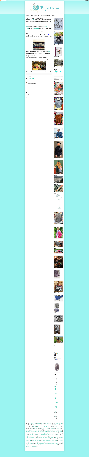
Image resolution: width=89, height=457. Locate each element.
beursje (42, 424)
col (56, 426)
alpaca (29, 423)
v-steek (33, 443)
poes (55, 437)
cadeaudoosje (31, 426)
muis (46, 435)
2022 (55, 378)
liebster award (40, 434)
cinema (48, 426)
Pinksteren (43, 437)
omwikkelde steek (61, 436)
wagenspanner (46, 444)
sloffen (39, 440)
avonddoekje (57, 423)
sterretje (45, 441)
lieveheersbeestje (43, 434)
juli (55, 411)
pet (33, 437)
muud (59, 435)
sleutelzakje (33, 440)
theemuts (58, 442)
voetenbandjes (29, 444)
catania (37, 426)
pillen (37, 437)
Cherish (44, 426)
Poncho (55, 389)
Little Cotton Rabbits (52, 434)
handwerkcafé (31, 430)
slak (27, 440)
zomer (28, 446)
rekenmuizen (52, 438)
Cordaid (62, 426)
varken (42, 443)
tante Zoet (34, 442)
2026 (55, 375)
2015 (55, 384)
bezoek (51, 424)
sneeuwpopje (44, 440)
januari (55, 416)
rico (58, 438)
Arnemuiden (50, 423)
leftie (32, 434)
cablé (28, 426)
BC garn (27, 424)
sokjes (61, 440)
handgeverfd (54, 429)
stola (51, 441)
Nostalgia (46, 436)
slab (26, 440)
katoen (56, 431)
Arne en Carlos (46, 423)
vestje (62, 443)
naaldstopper (27, 436)
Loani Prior (55, 434)
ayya (59, 423)
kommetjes (27, 433)
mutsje (57, 435)
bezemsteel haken (48, 424)
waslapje (62, 444)
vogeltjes (39, 444)
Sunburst (59, 441)
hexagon (49, 430)
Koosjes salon (45, 433)
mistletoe (27, 435)
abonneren (28, 28)
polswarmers (61, 437)
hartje (33, 430)
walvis (50, 444)
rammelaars (41, 438)
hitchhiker (52, 430)
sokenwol (60, 440)
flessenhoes (57, 428)
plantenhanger (52, 437)
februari (56, 415)
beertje (34, 424)
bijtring (61, 424)
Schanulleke (56, 393)
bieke (57, 424)
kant (46, 431)
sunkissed (62, 441)
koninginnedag (34, 433)
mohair (37, 435)
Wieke (33, 19)
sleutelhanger (30, 440)
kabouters (38, 431)
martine (28, 78)
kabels (36, 431)
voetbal (26, 444)
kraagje (47, 433)
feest (45, 428)
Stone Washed (54, 441)
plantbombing (49, 437)
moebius (35, 435)
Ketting (55, 398)
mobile (28, 435)
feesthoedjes (48, 428)
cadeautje (33, 426)
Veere (45, 443)
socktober (52, 440)
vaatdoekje (37, 443)
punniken (30, 438)
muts (55, 435)
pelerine (28, 437)
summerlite (57, 441)
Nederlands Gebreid (32, 436)
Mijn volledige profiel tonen (59, 354)
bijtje (60, 424)
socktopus (54, 440)
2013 (55, 418)
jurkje (31, 431)
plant (46, 437)
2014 (55, 417)
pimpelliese (41, 437)
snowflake (49, 440)
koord (42, 433)
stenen (40, 441)
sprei (28, 441)
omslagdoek (54, 436)
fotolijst (59, 428)
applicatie (39, 423)
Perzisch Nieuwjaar (31, 437)
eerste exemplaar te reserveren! (36, 28)
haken (41, 429)
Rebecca (47, 438)
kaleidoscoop (43, 431)
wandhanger (53, 444)
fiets (50, 428)
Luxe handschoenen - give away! (58, 394)
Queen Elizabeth (37, 438)
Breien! (55, 392)
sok (58, 440)
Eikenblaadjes (56, 402)
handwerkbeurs (27, 430)
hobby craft (54, 430)
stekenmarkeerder (38, 441)
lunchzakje (61, 434)
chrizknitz (46, 426)
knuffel (43, 432)
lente (36, 434)
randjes (45, 438)
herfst (40, 430)
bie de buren (55, 424)
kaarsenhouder (33, 431)
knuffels (49, 432)
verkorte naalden (53, 443)
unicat (31, 443)
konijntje (29, 433)
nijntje (36, 436)
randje (43, 438)
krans (53, 433)
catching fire (42, 426)
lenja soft (34, 434)
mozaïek (41, 435)
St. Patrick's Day (31, 441)
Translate (58, 359)
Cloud (52, 426)
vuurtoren (43, 444)
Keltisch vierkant (59, 431)
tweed (27, 443)
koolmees (40, 433)
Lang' (27, 434)
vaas (35, 443)
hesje (44, 430)
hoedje (56, 430)
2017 (55, 382)
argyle (41, 423)
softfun (56, 440)
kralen (49, 433)
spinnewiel (27, 441)
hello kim (36, 430)
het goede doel (47, 430)
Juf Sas (26, 431)
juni (55, 412)
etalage (36, 428)
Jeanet (57, 353)
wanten (57, 444)
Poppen (55, 401)
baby (61, 423)
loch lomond (58, 434)
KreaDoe (56, 433)
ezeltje (39, 428)
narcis (29, 436)
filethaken (52, 428)
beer (32, 424)
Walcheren (48, 444)
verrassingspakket (57, 443)
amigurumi (32, 423)
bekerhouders (36, 424)
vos (41, 444)
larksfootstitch (30, 434)
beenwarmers (30, 424)
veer (43, 443)
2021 (55, 379)
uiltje (28, 443)
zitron (26, 446)
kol (57, 432)
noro (41, 436)
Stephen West (43, 441)
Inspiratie (56, 390)
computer (60, 426)
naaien (61, 435)
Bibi (53, 424)
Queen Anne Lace (33, 438)
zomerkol (30, 446)
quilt (39, 438)
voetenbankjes (32, 444)
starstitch (34, 441)
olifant (47, 436)
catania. (40, 426)
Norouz (43, 436)
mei (55, 413)
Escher (34, 428)
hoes (58, 430)
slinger (35, 440)
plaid (45, 437)
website (46, 26)
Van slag (56, 407)
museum (51, 435)
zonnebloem (35, 446)
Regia (49, 438)
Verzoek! (56, 406)
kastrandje (54, 431)
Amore (35, 423)
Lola (59, 434)
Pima (38, 437)
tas (38, 442)
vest (60, 443)
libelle (38, 434)
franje (60, 428)
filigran (54, 428)
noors (38, 436)
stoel (47, 441)
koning (31, 433)
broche (27, 426)
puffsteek (28, 438)
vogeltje (37, 444)
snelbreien (47, 440)
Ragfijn (55, 387)
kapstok (51, 431)
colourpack (58, 426)
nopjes (39, 436)
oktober (56, 386)
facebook (41, 428)
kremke (58, 433)
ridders (60, 438)
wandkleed (55, 444)
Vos (55, 397)
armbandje (43, 423)
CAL (35, 426)
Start (35, 441)
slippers (37, 440)
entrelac (29, 428)
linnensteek (49, 434)
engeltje (27, 428)
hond (61, 430)
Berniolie (39, 424)
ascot (53, 423)
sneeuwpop (42, 440)
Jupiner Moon (29, 431)
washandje (60, 444)
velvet (46, 443)
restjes (56, 438)
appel (37, 423)
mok (39, 435)
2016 (55, 383)
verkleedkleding (49, 443)
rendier (54, 438)
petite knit (35, 437)
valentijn (40, 443)
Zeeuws (55, 403)
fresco (62, 428)
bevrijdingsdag (45, 424)
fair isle (43, 428)
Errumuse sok (32, 428)
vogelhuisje (35, 444)
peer (26, 437)
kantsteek (49, 431)
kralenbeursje (51, 433)
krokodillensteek (61, 433)
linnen (46, 434)
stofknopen (50, 441)
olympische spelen (50, 436)
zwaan (37, 446)
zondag (32, 446)
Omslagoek (58, 436)
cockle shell (54, 426)
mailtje (30, 37)
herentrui (38, 430)
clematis (50, 426)
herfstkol (42, 430)
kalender (45, 431)
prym (26, 438)
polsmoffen (58, 437)
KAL (40, 431)
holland (60, 430)
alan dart (27, 423)
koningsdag (38, 433)
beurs (40, 424)
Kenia (61, 431)
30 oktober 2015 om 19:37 (31, 78)
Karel (52, 431)
